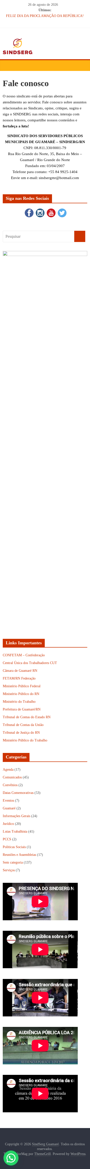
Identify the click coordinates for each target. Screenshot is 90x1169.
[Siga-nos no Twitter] (61, 210)
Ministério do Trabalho (19, 701)
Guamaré (9, 808)
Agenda (8, 769)
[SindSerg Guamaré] (8, 65)
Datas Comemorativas (18, 793)
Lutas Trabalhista (15, 831)
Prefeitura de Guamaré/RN (21, 709)
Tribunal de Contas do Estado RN (26, 717)
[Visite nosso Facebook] (29, 210)
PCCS (7, 839)
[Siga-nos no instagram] (39, 210)
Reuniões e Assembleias (19, 855)
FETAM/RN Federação (19, 678)
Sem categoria (13, 862)
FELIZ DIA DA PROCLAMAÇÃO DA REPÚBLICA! (45, 16)
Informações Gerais (16, 816)
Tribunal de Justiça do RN (21, 732)
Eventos (8, 800)
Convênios (10, 785)
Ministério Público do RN (21, 694)
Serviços (9, 870)
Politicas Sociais (14, 847)
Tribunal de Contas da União (23, 725)
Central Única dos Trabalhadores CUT (30, 663)
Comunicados (12, 777)
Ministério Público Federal (21, 686)
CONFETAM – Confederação (24, 655)
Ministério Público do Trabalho (25, 740)
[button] (11, 1158)
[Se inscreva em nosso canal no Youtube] (51, 210)
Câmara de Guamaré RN (20, 671)
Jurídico (8, 824)
